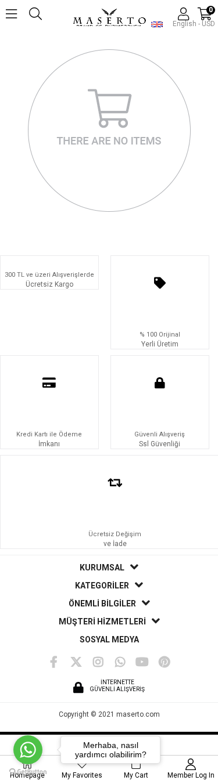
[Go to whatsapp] (27, 749)
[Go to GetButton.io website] (28, 772)
